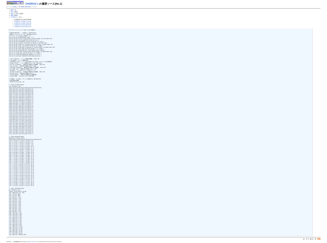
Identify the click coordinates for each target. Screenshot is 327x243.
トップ (9, 6)
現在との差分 (15, 13)
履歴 (12, 15)
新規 (15, 6)
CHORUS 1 (32, 3)
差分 (12, 12)
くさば (12, 241)
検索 (22, 6)
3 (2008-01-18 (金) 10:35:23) (22, 23)
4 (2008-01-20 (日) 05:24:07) (22, 25)
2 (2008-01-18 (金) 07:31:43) (22, 21)
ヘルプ (33, 6)
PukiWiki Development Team (32, 241)
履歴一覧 (13, 10)
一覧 (18, 6)
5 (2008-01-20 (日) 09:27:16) (22, 26)
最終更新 (27, 6)
